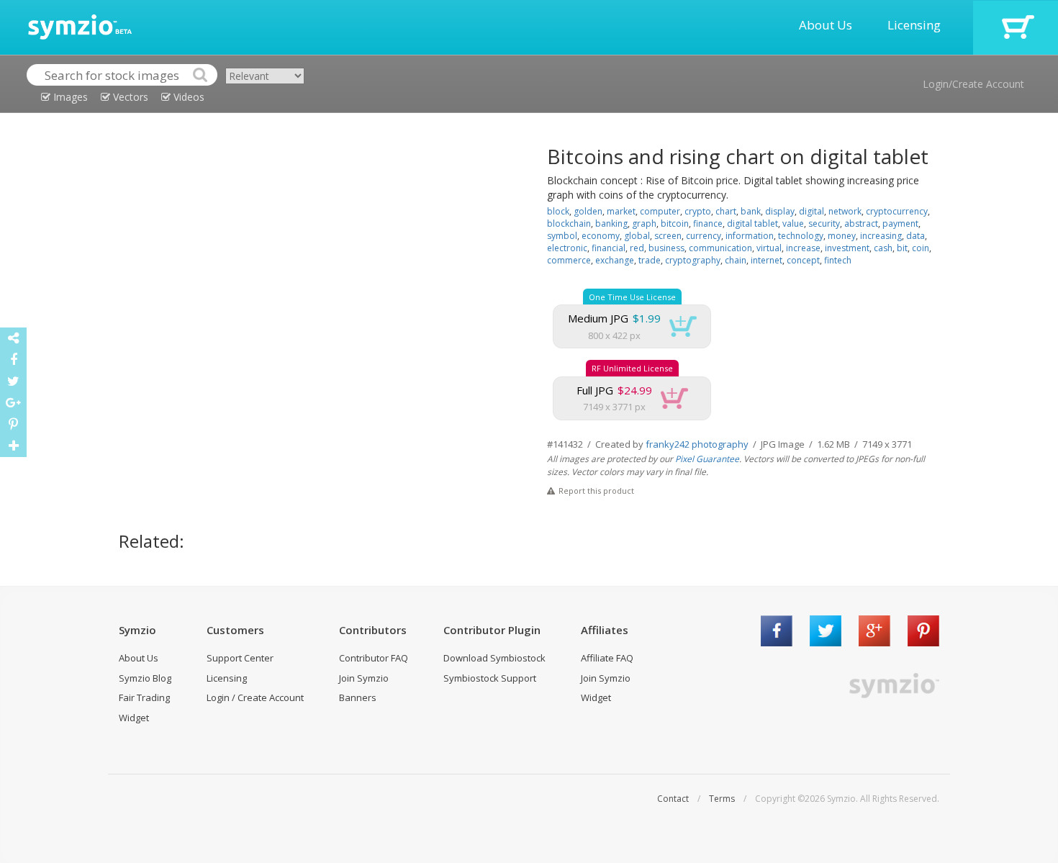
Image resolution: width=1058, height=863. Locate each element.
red (637, 248)
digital (811, 211)
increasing (881, 236)
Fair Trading (144, 697)
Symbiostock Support (489, 678)
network (845, 211)
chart (725, 211)
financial (608, 248)
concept (803, 260)
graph (644, 223)
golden (588, 211)
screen (668, 236)
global (637, 236)
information (749, 236)
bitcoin (675, 223)
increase (803, 248)
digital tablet (752, 223)
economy (601, 236)
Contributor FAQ (373, 657)
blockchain (569, 223)
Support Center (240, 657)
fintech (837, 260)
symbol (562, 236)
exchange (614, 260)
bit (902, 248)
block (558, 211)
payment (900, 223)
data (915, 236)
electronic (567, 248)
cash (883, 248)
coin (920, 248)
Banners (357, 697)
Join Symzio (364, 678)
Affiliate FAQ (607, 657)
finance (708, 223)
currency (703, 236)
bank (751, 211)
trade (649, 260)
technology (800, 236)
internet (766, 260)
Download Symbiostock (494, 657)
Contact (673, 798)
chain (735, 260)
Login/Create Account (973, 84)
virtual (769, 248)
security (824, 223)
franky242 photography (697, 444)
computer (660, 211)
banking (611, 223)
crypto (697, 211)
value (793, 223)
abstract (861, 223)
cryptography (692, 260)
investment (847, 248)
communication (720, 248)
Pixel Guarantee (707, 459)
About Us (825, 25)
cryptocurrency (897, 211)
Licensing (914, 25)
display (780, 211)
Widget (134, 717)
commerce (569, 260)
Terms (722, 798)
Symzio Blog (145, 678)
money (842, 236)
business (666, 248)
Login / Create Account (255, 697)
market (621, 211)
